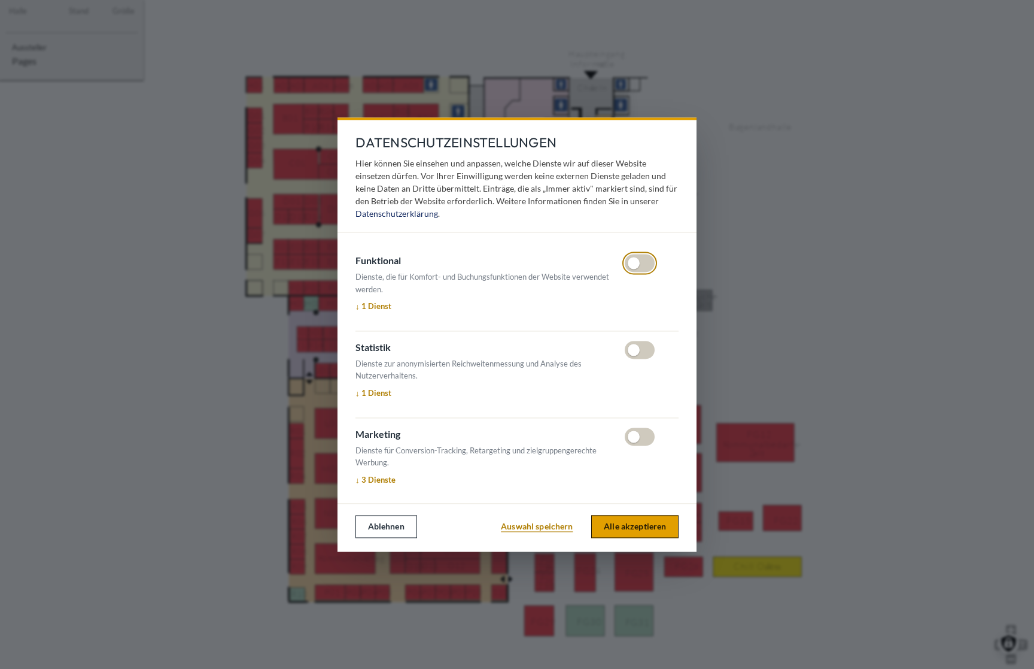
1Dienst (373, 306)
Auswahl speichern (537, 527)
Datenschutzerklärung (396, 213)
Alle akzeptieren (635, 527)
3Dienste (375, 480)
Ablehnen (386, 527)
